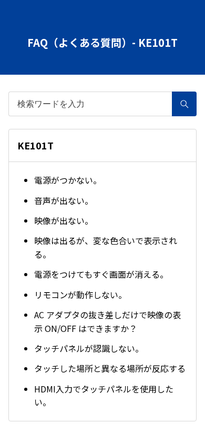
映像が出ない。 (63, 220)
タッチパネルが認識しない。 (89, 348)
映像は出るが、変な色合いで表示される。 (105, 247)
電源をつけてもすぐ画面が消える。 (101, 274)
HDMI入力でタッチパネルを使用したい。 (103, 395)
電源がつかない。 (67, 180)
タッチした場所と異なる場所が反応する (110, 368)
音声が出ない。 (63, 200)
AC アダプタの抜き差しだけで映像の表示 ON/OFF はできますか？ (107, 321)
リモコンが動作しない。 (80, 294)
